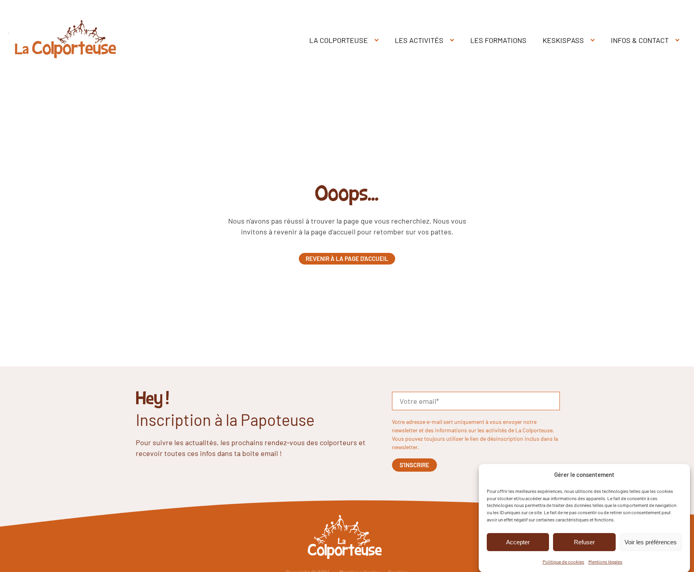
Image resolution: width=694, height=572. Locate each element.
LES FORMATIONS (498, 40)
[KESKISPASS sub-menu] (594, 40)
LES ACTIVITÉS (419, 40)
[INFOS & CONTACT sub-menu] (679, 40)
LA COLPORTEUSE (338, 40)
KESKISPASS (563, 40)
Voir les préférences (651, 542)
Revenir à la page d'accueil (347, 258)
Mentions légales (605, 561)
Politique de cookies (563, 561)
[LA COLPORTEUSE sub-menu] (378, 40)
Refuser (584, 542)
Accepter (518, 542)
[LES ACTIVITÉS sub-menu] (453, 40)
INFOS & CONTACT (640, 40)
